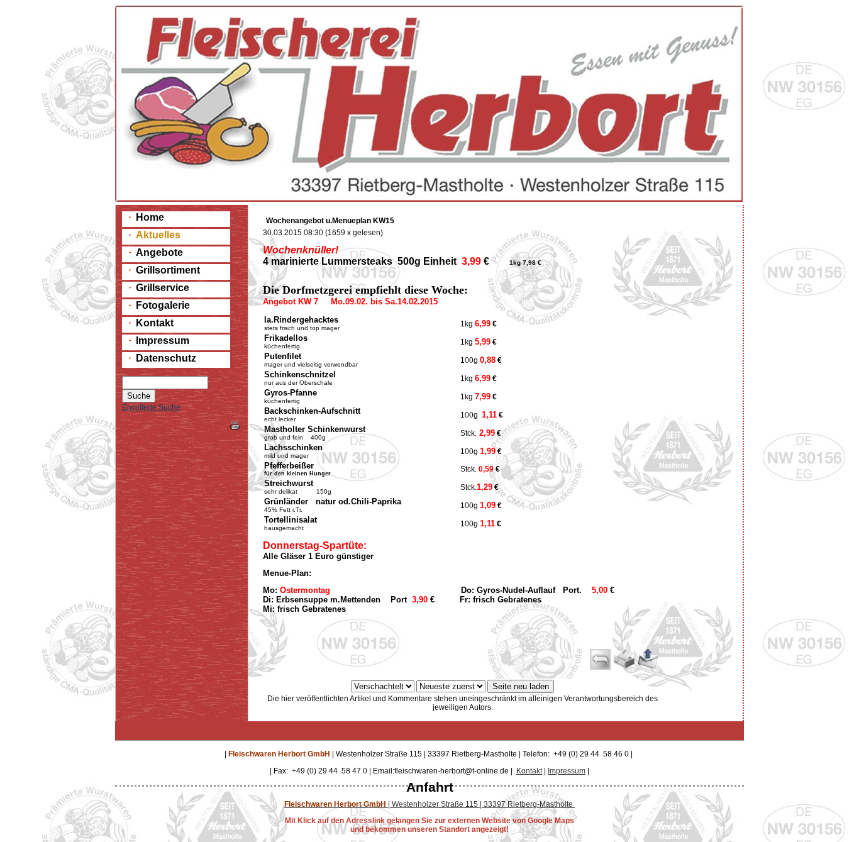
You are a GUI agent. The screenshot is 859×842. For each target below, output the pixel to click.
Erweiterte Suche (151, 407)
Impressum (566, 771)
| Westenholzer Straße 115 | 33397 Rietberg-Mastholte (429, 804)
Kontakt (529, 771)
